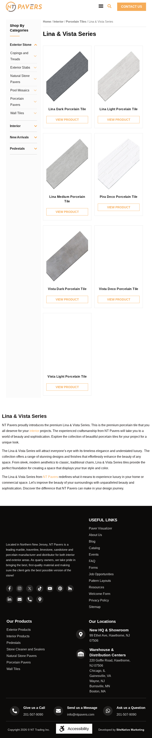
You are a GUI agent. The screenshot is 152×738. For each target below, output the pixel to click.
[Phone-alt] (29, 587)
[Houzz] (70, 576)
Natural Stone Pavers (20, 79)
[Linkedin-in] (9, 587)
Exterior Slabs (20, 67)
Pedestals (17, 148)
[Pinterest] (60, 576)
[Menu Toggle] (101, 6)
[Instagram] (19, 576)
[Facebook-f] (9, 576)
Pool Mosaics (19, 90)
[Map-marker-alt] (39, 587)
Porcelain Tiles (76, 21)
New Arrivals (19, 137)
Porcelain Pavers (17, 101)
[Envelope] (19, 587)
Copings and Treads (19, 56)
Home (47, 21)
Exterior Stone (20, 44)
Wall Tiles (17, 113)
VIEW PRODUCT (67, 119)
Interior (15, 126)
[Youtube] (49, 576)
